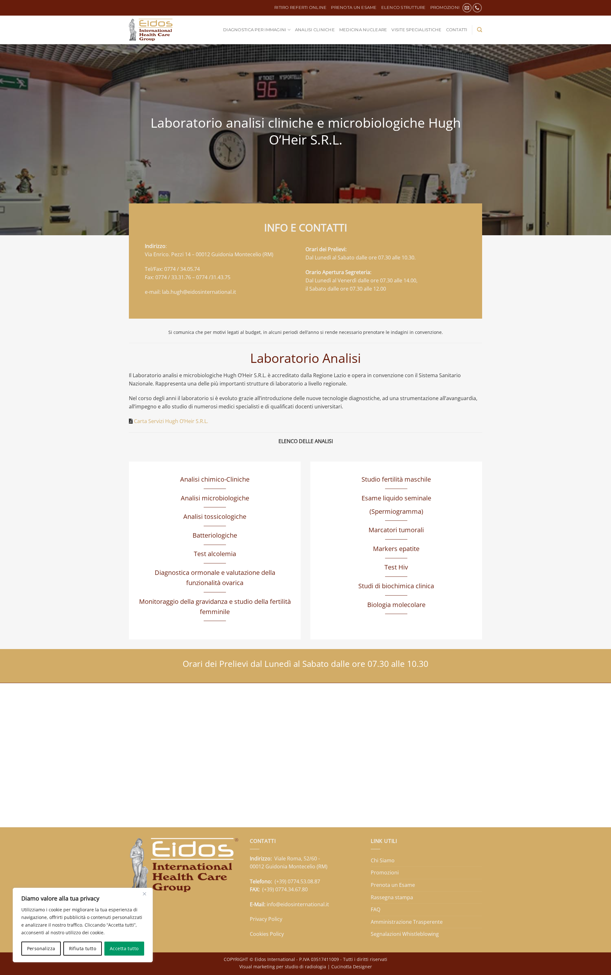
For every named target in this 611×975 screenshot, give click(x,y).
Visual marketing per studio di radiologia (282, 967)
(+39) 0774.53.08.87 (297, 881)
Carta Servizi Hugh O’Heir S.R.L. (171, 421)
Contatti (456, 29)
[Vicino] (144, 893)
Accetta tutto (124, 948)
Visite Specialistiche (416, 29)
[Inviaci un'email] (467, 7)
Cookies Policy (267, 933)
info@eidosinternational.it (298, 904)
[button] (479, 30)
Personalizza (41, 948)
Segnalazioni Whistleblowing (405, 933)
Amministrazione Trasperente (407, 921)
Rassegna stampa (392, 897)
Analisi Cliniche (315, 29)
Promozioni (445, 7)
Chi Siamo (383, 860)
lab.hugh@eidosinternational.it (199, 291)
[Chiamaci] (477, 7)
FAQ (375, 909)
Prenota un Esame (353, 7)
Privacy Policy (266, 918)
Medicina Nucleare (363, 29)
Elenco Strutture (403, 7)
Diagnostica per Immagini (254, 29)
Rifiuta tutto (82, 948)
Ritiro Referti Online (300, 7)
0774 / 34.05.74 (182, 268)
